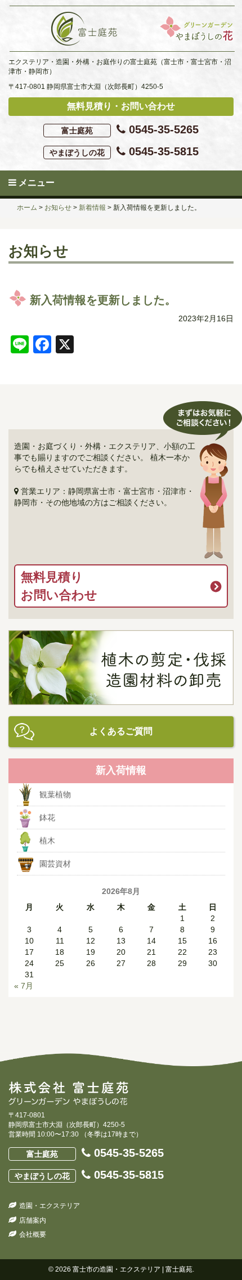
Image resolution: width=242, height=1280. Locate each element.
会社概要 (32, 1234)
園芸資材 (55, 863)
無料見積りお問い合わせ (59, 585)
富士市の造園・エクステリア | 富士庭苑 (132, 1269)
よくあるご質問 (121, 731)
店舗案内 (32, 1220)
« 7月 (23, 985)
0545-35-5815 (124, 151)
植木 (47, 840)
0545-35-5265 (130, 129)
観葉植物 (55, 794)
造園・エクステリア (49, 1206)
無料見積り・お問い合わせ (121, 106)
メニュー (35, 182)
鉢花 (47, 817)
